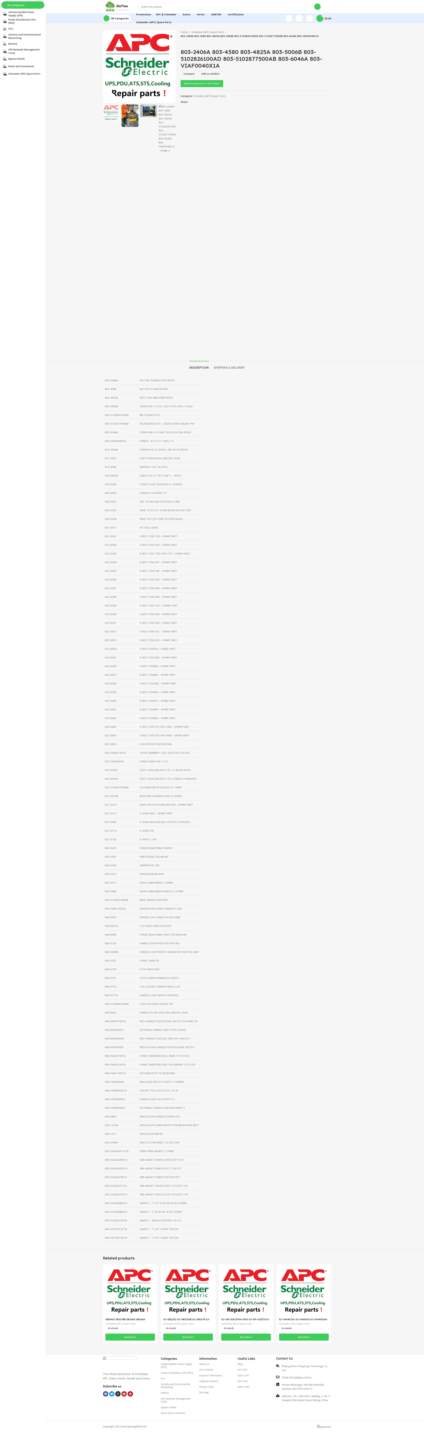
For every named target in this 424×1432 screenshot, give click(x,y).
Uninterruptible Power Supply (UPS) (176, 1365)
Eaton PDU (244, 1386)
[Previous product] (183, 43)
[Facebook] (105, 1394)
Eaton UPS (243, 1375)
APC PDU (243, 1381)
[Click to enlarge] (109, 96)
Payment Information (210, 1375)
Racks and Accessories (173, 1413)
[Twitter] (111, 1394)
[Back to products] (187, 43)
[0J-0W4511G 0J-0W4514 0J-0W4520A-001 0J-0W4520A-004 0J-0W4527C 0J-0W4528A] (304, 1291)
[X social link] (194, 102)
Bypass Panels (168, 1407)
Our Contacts (206, 1369)
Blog (240, 1364)
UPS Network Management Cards (175, 1400)
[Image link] (119, 1362)
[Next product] (191, 43)
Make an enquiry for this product (202, 83)
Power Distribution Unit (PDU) (177, 1372)
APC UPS (242, 1369)
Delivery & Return (208, 1381)
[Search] (317, 6)
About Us (204, 1364)
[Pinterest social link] (198, 102)
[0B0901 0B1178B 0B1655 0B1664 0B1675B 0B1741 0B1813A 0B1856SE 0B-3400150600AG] (130, 1291)
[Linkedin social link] (202, 102)
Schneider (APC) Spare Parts (207, 32)
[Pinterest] (130, 1394)
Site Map (204, 1392)
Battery (165, 1392)
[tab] (199, 366)
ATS (163, 1378)
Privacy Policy (206, 1386)
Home (184, 32)
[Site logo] (117, 6)
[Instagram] (118, 1394)
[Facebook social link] (190, 102)
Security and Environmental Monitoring (175, 1386)
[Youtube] (124, 1394)
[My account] (289, 18)
